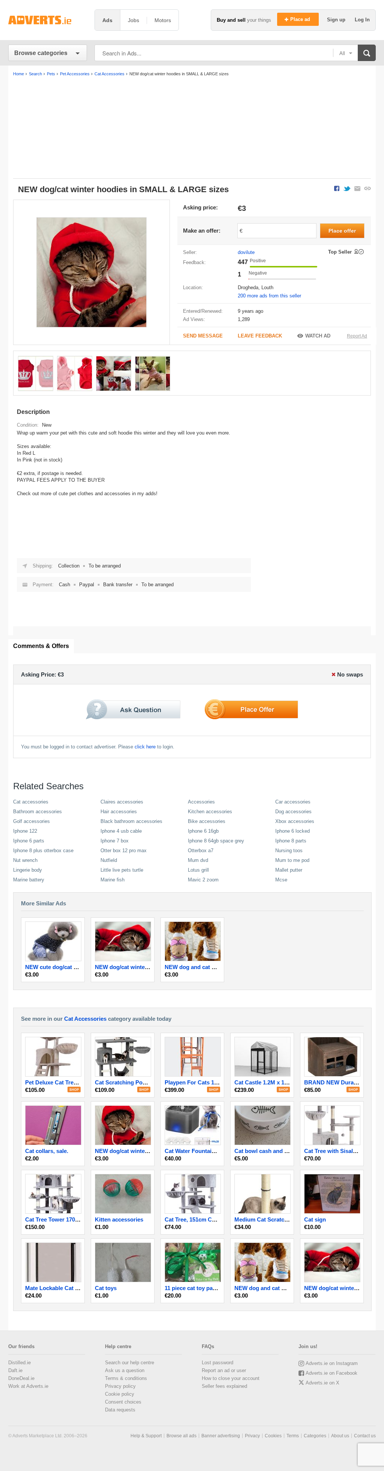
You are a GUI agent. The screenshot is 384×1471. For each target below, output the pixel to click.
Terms (292, 1435)
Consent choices (123, 1402)
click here (145, 747)
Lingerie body (27, 870)
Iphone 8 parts (290, 841)
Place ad (301, 19)
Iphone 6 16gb (203, 831)
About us (340, 1435)
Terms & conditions (126, 1378)
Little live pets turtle (121, 870)
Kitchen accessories (210, 811)
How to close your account (231, 1378)
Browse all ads (181, 1435)
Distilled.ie (19, 1362)
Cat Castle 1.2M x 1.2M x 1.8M (273, 1082)
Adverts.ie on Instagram (332, 1363)
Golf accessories (31, 821)
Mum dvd (198, 860)
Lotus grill (198, 870)
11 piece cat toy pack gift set (201, 1288)
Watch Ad (317, 336)
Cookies (273, 1435)
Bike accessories (206, 821)
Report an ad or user (224, 1370)
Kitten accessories (119, 1219)
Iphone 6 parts (28, 841)
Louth (267, 287)
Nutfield (108, 860)
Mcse (281, 880)
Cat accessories (30, 802)
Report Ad (357, 336)
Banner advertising (220, 1435)
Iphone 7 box (114, 841)
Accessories (201, 802)
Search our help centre (129, 1362)
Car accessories (292, 802)
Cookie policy (119, 1394)
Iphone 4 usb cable (121, 831)
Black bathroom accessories (131, 821)
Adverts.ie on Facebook (331, 1373)
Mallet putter (288, 870)
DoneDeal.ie (21, 1378)
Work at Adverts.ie (28, 1386)
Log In (362, 19)
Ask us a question (124, 1370)
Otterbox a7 (200, 850)
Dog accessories (293, 811)
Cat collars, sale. (46, 1151)
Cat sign (315, 1219)
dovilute (246, 252)
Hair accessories (118, 811)
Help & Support (146, 1435)
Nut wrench (25, 860)
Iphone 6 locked (292, 831)
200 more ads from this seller (269, 296)
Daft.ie (15, 1370)
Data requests (120, 1410)
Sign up (337, 19)
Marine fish (112, 880)
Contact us (365, 1435)
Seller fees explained (224, 1386)
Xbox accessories (294, 821)
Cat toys (106, 1288)
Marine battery (28, 880)
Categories (315, 1435)
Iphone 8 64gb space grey (216, 841)
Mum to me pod (292, 860)
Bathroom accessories (37, 811)
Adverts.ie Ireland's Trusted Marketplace (47, 20)
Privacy (252, 1435)
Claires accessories (121, 802)
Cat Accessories (85, 1019)
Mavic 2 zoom (203, 880)
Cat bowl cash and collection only (278, 1151)
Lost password (217, 1362)
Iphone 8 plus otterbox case (43, 850)
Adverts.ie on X (322, 1383)
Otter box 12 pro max (123, 850)
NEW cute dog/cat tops (55, 967)
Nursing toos (289, 850)
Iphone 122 (25, 831)
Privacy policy (120, 1386)
